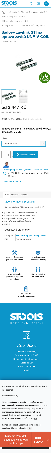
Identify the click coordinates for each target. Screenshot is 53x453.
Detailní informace (9, 181)
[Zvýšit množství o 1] (11, 153)
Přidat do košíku (27, 154)
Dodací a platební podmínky (26, 359)
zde (35, 418)
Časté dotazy (26, 363)
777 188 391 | (14, 173)
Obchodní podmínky (26, 351)
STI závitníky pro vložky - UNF (31, 235)
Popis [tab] (6, 194)
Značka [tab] (24, 194)
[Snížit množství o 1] (11, 156)
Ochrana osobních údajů (26, 355)
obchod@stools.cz (30, 173)
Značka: (8, 41)
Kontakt (26, 370)
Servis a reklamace (26, 366)
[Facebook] (26, 333)
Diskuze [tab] (15, 194)
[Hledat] (31, 4)
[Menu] (46, 4)
